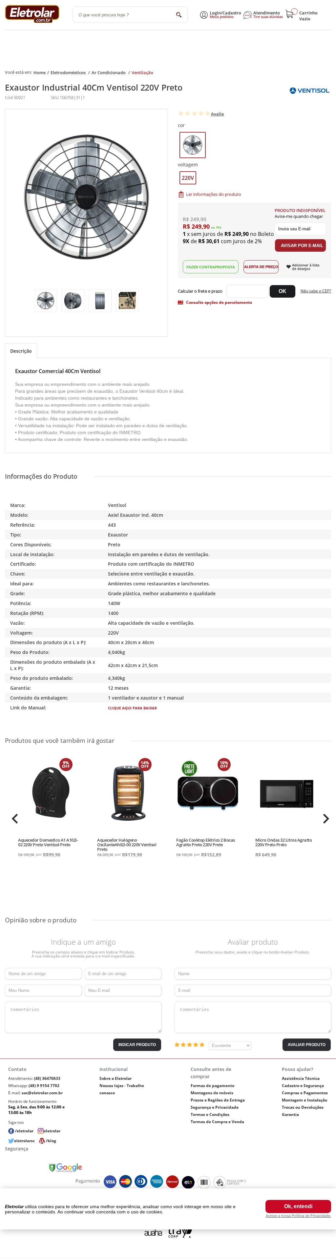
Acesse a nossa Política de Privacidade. (298, 1215)
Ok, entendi (298, 1206)
